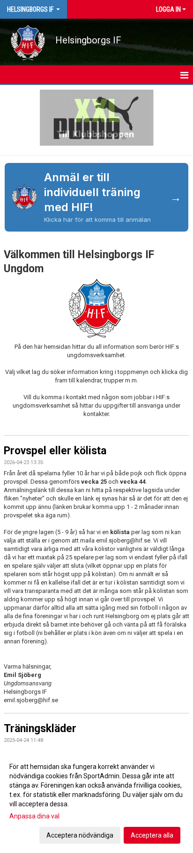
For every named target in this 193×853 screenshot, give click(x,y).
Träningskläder (40, 728)
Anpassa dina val (34, 816)
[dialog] (96, 800)
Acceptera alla (152, 835)
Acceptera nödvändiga (79, 835)
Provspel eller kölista (55, 450)
